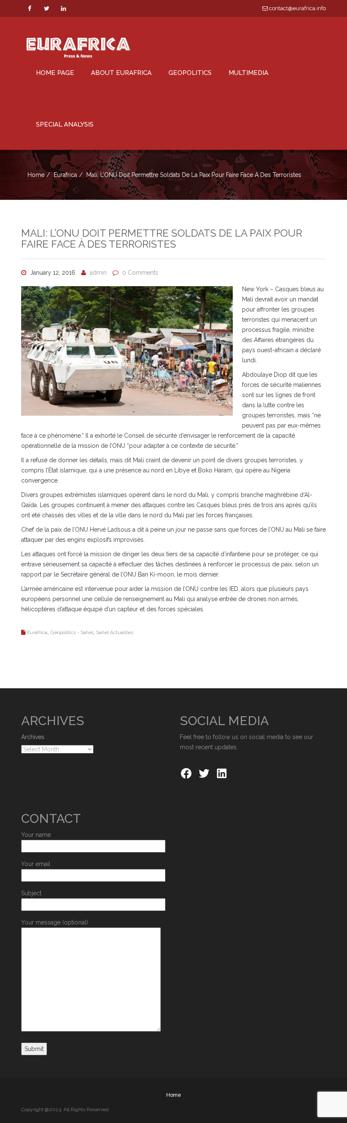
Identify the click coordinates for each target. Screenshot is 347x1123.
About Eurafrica (121, 73)
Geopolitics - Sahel (71, 632)
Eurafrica (65, 174)
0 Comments (140, 272)
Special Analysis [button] (65, 124)
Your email (35, 864)
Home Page (55, 73)
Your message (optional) (54, 922)
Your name (36, 834)
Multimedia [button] (248, 73)
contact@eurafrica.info (297, 8)
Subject (31, 893)
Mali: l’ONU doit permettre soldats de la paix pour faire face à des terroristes (161, 238)
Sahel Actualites (114, 632)
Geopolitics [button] (190, 73)
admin (98, 272)
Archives (32, 737)
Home (36, 174)
